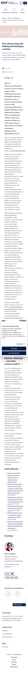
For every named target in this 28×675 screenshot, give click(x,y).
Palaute (14, 659)
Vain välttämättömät (14, 353)
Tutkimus (22, 12)
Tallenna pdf (10, 577)
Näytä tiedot (20, 344)
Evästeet (14, 664)
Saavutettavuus (14, 667)
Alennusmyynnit (12, 473)
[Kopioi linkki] (22, 364)
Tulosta (7, 574)
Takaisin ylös (18, 605)
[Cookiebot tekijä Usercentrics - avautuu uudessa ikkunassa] (19, 321)
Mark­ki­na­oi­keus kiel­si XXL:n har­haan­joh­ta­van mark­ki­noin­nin (15, 508)
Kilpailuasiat (14, 12)
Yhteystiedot (14, 657)
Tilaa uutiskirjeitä (7, 634)
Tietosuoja (14, 662)
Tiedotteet (5, 631)
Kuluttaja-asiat (5, 12)
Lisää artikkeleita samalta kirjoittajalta (11, 565)
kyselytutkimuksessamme (18, 151)
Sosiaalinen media (7, 637)
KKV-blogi (5, 647)
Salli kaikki (14, 348)
